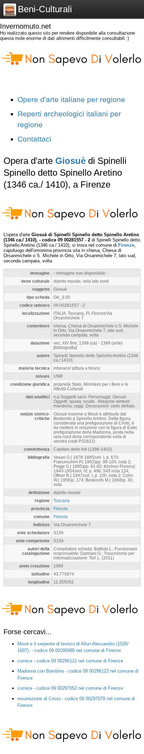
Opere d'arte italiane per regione (71, 99)
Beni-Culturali (45, 9)
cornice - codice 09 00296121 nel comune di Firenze (70, 661)
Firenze (126, 245)
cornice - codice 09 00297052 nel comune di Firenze (70, 688)
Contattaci (34, 139)
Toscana (61, 500)
